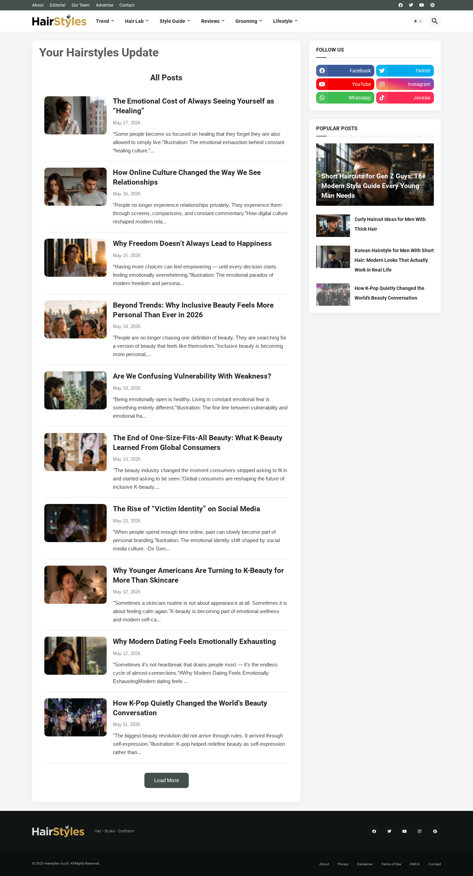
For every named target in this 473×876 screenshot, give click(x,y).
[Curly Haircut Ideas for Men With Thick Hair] (333, 225)
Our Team (81, 5)
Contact (126, 5)
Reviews (210, 21)
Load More (166, 780)
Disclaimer (365, 864)
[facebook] (401, 5)
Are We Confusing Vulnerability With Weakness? (192, 376)
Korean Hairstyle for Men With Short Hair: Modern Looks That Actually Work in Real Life (394, 260)
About (38, 5)
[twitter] (411, 5)
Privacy (343, 864)
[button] (418, 21)
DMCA (415, 864)
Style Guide (172, 21)
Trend (102, 21)
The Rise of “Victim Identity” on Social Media (186, 509)
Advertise (104, 5)
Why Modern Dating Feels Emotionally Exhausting (194, 641)
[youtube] (421, 5)
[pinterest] (432, 5)
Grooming (246, 21)
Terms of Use (391, 864)
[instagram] (420, 831)
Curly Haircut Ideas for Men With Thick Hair (390, 224)
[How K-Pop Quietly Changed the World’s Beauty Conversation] (333, 294)
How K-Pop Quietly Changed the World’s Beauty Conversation (390, 293)
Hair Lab (134, 21)
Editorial (57, 5)
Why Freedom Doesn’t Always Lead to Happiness (192, 243)
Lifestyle (283, 21)
